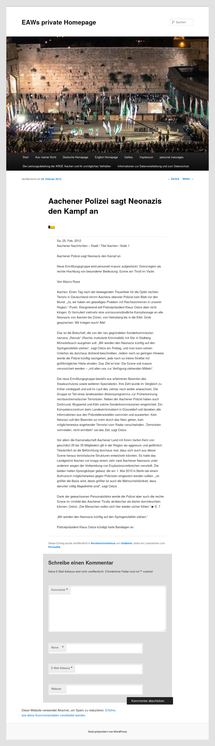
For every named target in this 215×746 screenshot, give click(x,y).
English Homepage (106, 157)
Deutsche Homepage (75, 157)
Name (57, 647)
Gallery (128, 157)
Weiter (187, 179)
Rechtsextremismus (103, 543)
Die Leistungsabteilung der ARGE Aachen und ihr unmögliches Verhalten (67, 166)
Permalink (54, 547)
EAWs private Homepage (59, 21)
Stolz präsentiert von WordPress (107, 731)
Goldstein (126, 543)
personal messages (172, 157)
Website (56, 689)
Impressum (146, 157)
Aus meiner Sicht (45, 157)
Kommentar (59, 589)
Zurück (173, 179)
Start (26, 157)
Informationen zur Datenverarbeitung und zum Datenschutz (153, 166)
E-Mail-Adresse (62, 668)
